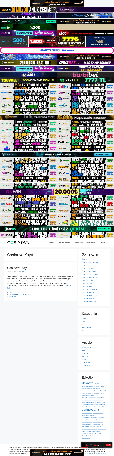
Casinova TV (94, 429)
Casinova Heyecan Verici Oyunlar (89, 417)
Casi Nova (96, 383)
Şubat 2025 (86, 359)
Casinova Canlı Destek (90, 274)
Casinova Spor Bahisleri (95, 426)
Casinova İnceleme (64, 242)
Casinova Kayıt (18, 268)
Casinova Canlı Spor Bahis (88, 402)
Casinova (51, 242)
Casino (84, 321)
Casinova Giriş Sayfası (90, 262)
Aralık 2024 (86, 365)
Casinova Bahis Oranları (87, 393)
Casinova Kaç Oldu (88, 298)
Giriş (10, 292)
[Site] (28, 86)
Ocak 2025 (86, 362)
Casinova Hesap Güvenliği (88, 415)
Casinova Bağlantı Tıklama (88, 395)
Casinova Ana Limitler (95, 388)
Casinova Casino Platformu (100, 404)
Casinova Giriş (78, 242)
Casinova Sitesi (85, 426)
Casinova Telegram (86, 429)
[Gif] (57, 117)
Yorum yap (12, 296)
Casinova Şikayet (91, 242)
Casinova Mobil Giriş (89, 277)
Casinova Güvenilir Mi (89, 289)
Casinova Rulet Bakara (87, 424)
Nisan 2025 (86, 353)
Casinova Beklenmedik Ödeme (89, 397)
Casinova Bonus (87, 280)
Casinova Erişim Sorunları (87, 406)
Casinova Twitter (102, 429)
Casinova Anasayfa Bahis (87, 390)
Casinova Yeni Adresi (89, 295)
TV (83, 330)
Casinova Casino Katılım (100, 402)
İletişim (103, 242)
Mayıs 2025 (86, 350)
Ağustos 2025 (87, 347)
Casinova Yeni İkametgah (87, 433)
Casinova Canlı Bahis (86, 400)
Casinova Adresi (100, 386)
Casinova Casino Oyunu (87, 404)
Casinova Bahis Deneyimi (100, 390)
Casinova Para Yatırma (98, 422)
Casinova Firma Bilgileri (99, 406)
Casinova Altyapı (88, 268)
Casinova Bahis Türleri (99, 393)
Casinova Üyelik (87, 283)
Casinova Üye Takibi (25, 294)
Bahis (84, 318)
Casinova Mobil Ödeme (87, 422)
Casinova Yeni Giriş (89, 302)
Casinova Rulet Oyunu (98, 424)
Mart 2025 (85, 356)
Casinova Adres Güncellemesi (88, 386)
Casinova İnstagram (89, 271)
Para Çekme (86, 327)
